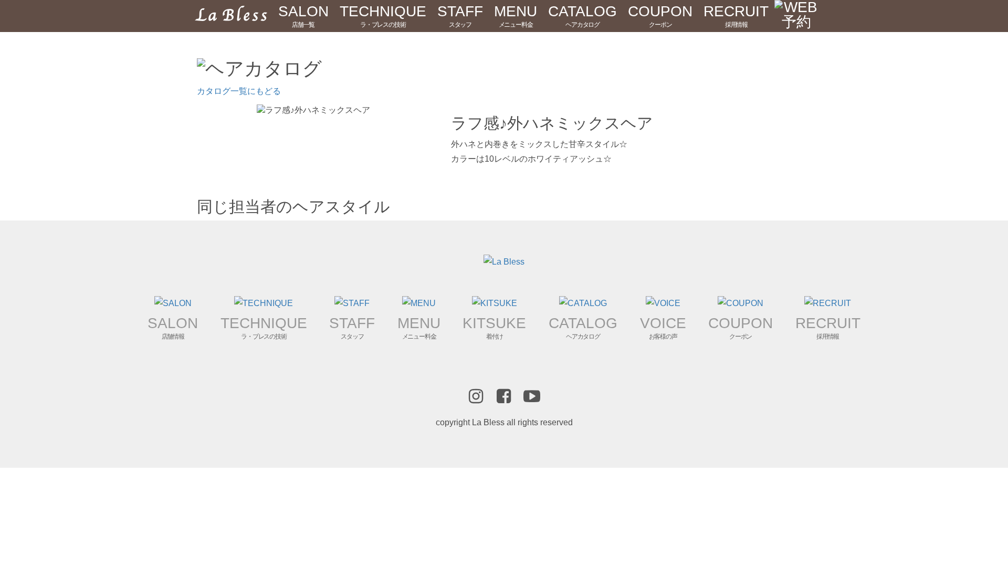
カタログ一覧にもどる (239, 91)
